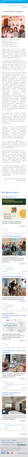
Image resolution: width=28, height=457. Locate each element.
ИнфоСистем (11, 451)
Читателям (13, 440)
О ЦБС (8, 440)
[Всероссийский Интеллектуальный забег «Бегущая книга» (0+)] (14, 325)
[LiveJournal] (10, 453)
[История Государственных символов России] (14, 405)
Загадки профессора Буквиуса (12, 276)
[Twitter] (4, 453)
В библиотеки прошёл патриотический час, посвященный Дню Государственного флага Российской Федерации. (14, 417)
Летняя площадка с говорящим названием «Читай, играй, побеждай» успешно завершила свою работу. (13, 375)
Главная (4, 440)
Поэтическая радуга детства (11, 236)
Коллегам (13, 444)
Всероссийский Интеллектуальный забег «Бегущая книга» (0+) (14, 315)
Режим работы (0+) (10, 197)
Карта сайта (4, 451)
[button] (0, 1)
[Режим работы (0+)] (14, 209)
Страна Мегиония (9, 268)
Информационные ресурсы (8, 442)
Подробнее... (22, 226)
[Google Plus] (12, 453)
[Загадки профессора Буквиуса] (14, 287)
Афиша (6, 230)
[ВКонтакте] (2, 453)
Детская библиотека (9, 269)
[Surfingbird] (2, 455)
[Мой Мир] (8, 453)
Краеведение (19, 442)
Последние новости (10, 192)
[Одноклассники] (6, 453)
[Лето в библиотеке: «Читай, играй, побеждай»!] (14, 363)
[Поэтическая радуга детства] (14, 246)
